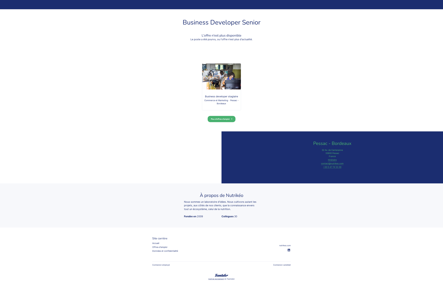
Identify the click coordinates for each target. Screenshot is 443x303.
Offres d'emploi (159, 247)
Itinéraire (332, 160)
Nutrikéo (221, 4)
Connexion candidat (282, 265)
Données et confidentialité (165, 251)
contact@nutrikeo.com (332, 163)
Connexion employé (161, 265)
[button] (438, 4)
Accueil (155, 243)
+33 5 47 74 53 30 (332, 167)
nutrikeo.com (285, 245)
